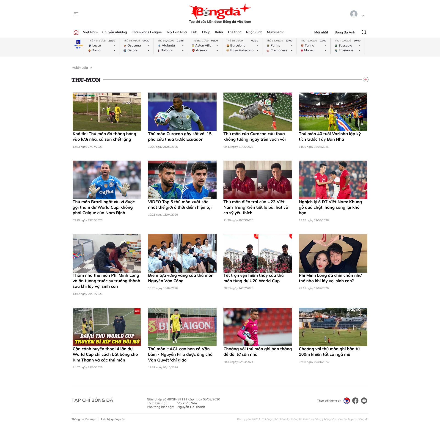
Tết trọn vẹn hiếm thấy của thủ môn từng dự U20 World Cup (253, 278)
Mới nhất (321, 32)
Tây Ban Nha (176, 32)
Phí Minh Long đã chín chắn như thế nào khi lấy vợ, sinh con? (330, 278)
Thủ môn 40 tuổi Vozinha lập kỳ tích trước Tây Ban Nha (330, 136)
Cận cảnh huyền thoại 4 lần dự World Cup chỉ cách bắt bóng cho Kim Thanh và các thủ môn (105, 354)
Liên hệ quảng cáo (113, 419)
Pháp (206, 32)
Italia (219, 32)
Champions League (147, 32)
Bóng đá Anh (345, 32)
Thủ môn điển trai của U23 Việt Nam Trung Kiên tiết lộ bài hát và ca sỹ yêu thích (255, 207)
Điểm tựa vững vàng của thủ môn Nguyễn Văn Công (180, 278)
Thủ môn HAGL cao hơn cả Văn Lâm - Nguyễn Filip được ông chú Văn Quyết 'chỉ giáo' (180, 354)
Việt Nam (90, 32)
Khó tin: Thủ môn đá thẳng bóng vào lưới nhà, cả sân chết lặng (104, 136)
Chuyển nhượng (114, 32)
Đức (194, 32)
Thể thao (235, 32)
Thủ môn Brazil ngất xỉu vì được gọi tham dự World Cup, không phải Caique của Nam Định (104, 207)
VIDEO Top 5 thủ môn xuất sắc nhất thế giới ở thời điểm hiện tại (180, 204)
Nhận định (254, 32)
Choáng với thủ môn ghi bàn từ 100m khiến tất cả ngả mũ (329, 351)
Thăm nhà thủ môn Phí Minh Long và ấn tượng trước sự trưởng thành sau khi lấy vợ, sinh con (106, 281)
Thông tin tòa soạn (84, 419)
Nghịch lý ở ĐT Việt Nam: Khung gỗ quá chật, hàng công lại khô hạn (330, 207)
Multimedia (276, 32)
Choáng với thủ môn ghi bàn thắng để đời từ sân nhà (257, 351)
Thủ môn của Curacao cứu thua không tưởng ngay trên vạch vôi (254, 136)
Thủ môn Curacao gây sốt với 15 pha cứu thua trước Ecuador (180, 136)
